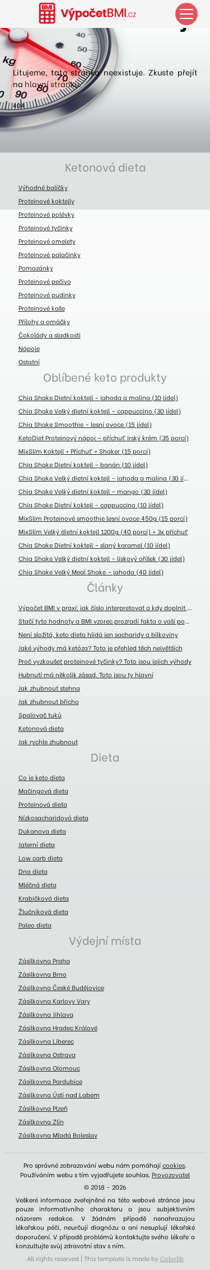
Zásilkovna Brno (42, 973)
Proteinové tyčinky (45, 227)
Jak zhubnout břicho (48, 701)
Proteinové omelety (47, 240)
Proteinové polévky (46, 214)
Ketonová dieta (105, 166)
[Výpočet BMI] (94, 14)
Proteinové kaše (41, 307)
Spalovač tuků (40, 714)
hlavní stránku (52, 83)
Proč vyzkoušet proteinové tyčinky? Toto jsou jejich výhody (105, 661)
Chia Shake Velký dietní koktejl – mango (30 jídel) (92, 491)
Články (105, 586)
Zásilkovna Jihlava (45, 1014)
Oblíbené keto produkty (105, 376)
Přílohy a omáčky (44, 321)
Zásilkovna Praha (44, 960)
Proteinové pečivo (44, 281)
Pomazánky (35, 267)
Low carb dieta (40, 857)
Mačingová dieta (43, 790)
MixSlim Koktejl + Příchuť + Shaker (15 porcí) (84, 450)
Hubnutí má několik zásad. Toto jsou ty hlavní (85, 674)
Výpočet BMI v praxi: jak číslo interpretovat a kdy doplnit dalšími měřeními (108, 607)
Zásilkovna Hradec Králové (57, 1027)
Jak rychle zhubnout (48, 741)
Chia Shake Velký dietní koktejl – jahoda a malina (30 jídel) (106, 477)
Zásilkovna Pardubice (50, 1081)
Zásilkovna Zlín (41, 1121)
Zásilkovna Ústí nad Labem (59, 1094)
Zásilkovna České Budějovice (61, 987)
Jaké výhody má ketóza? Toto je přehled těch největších (100, 647)
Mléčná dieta (37, 884)
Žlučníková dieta (43, 911)
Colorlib (172, 1258)
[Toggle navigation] (186, 14)
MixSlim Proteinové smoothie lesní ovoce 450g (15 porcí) (103, 517)
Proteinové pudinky (47, 294)
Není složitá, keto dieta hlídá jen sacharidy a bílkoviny (98, 634)
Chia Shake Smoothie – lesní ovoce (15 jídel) (85, 424)
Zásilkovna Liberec (46, 1040)
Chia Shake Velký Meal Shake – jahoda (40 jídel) (91, 571)
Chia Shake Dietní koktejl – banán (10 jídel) (83, 464)
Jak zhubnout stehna (49, 687)
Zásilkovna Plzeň (43, 1107)
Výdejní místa (105, 939)
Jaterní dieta (36, 844)
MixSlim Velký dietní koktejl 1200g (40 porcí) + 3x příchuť (103, 531)
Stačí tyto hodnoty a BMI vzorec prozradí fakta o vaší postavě (108, 620)
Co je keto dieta (41, 777)
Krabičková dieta (43, 897)
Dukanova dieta (42, 830)
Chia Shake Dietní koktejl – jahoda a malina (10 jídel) (98, 397)
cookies (173, 1164)
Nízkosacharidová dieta (53, 817)
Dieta (105, 756)
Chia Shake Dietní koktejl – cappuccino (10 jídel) (91, 504)
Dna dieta (33, 871)
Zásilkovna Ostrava (47, 1054)
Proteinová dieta (42, 804)
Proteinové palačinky (49, 254)
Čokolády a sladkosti (49, 334)
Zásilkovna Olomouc (49, 1067)
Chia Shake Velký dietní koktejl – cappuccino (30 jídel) (99, 410)
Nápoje (29, 348)
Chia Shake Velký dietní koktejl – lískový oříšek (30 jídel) (101, 558)
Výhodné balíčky (43, 187)
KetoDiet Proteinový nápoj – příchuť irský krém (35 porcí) (103, 437)
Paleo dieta (35, 924)
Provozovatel (171, 1174)
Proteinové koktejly (46, 200)
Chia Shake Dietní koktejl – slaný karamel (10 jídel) (94, 544)
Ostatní (29, 361)
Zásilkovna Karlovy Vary (54, 1000)
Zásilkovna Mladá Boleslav (57, 1134)
